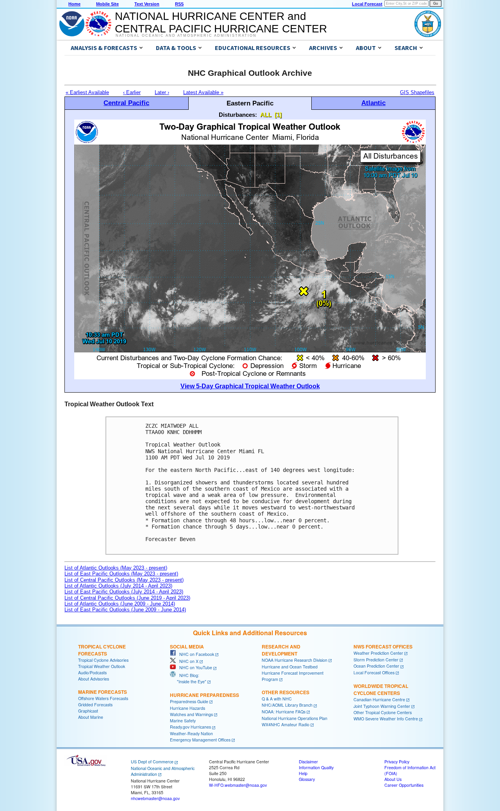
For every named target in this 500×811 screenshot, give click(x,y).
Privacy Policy (396, 762)
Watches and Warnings (191, 714)
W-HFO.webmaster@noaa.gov (238, 785)
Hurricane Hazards (187, 708)
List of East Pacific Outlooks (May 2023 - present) (121, 574)
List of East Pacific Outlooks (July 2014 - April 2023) (123, 592)
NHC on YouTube (194, 667)
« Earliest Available (87, 92)
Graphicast (88, 711)
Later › (162, 92)
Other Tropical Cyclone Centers (383, 712)
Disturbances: (238, 114)
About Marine (90, 717)
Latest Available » (203, 92)
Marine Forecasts (102, 691)
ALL (265, 114)
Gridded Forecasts (95, 704)
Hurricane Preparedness (204, 694)
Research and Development (281, 650)
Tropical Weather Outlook (101, 666)
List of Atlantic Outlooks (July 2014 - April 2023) (118, 586)
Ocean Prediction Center (376, 666)
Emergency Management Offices (200, 740)
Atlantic (373, 103)
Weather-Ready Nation (191, 733)
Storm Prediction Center (376, 660)
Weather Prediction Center (378, 653)
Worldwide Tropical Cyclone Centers (381, 689)
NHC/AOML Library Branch (287, 705)
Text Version (146, 4)
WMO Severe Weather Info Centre (386, 719)
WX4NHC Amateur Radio (285, 724)
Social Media (187, 646)
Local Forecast (367, 4)
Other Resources (285, 692)
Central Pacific (126, 103)
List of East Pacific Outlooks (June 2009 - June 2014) (125, 610)
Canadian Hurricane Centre (379, 699)
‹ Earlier (132, 92)
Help (303, 773)
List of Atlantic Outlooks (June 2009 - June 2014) (119, 604)
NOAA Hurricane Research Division (294, 660)
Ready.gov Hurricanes (190, 727)
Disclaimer (308, 762)
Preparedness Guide (189, 701)
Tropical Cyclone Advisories (103, 660)
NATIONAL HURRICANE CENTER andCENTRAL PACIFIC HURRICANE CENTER (221, 22)
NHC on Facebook (195, 654)
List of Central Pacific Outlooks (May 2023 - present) (124, 580)
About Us (393, 779)
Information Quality (316, 767)
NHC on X (187, 661)
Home (74, 4)
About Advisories (93, 679)
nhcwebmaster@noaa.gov (155, 798)
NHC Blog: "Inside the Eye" (188, 678)
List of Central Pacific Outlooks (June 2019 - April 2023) (127, 598)
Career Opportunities (403, 785)
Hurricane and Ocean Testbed (290, 667)
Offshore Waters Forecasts (103, 698)
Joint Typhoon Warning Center (382, 706)
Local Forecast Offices (374, 672)
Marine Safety (183, 720)
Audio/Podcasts (92, 672)
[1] (278, 114)
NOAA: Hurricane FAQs (283, 712)
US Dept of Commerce (152, 762)
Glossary (307, 779)
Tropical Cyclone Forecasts (102, 650)
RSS (179, 4)
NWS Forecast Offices (383, 646)
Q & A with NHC (277, 699)
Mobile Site (107, 4)
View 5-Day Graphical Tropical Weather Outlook (250, 386)
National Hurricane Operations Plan (294, 718)
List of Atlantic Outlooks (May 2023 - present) (115, 568)
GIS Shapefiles (417, 92)
